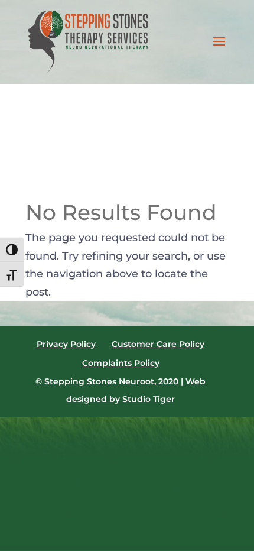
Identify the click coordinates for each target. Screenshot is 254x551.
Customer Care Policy (158, 344)
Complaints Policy (120, 363)
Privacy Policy (66, 344)
